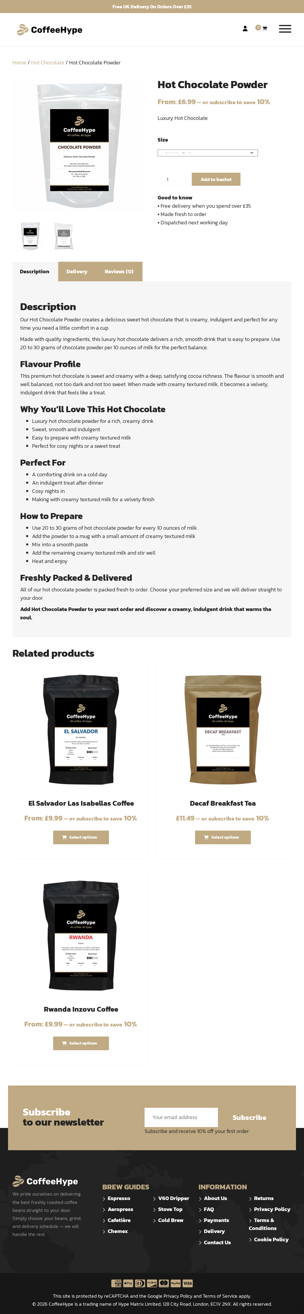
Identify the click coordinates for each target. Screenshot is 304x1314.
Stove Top (170, 1209)
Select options (83, 837)
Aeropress (120, 1209)
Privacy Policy (272, 1209)
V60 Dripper (173, 1198)
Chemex (118, 1231)
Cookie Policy (271, 1239)
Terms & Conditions (263, 1224)
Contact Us (217, 1242)
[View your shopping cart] (264, 29)
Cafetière (119, 1220)
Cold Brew (170, 1220)
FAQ (209, 1209)
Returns (264, 1198)
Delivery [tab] (77, 271)
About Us (215, 1198)
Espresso (119, 1198)
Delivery (214, 1231)
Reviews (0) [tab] (119, 271)
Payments (216, 1220)
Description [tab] (34, 271)
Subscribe (249, 1117)
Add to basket (216, 179)
